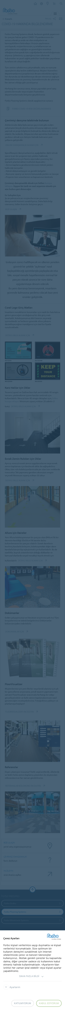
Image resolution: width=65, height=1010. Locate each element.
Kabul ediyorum (49, 1003)
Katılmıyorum (22, 1003)
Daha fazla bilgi (29, 976)
